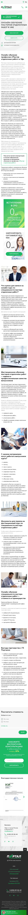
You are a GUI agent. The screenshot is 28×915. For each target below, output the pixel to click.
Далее (23, 732)
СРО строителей (14, 869)
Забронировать (14, 254)
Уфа (26, 2)
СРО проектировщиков (14, 871)
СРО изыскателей (14, 874)
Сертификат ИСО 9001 (14, 883)
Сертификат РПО (14, 881)
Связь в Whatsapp (14, 33)
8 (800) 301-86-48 (23, 7)
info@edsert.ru (8, 831)
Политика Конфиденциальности (12, 769)
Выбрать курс (14, 38)
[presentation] (4, 797)
